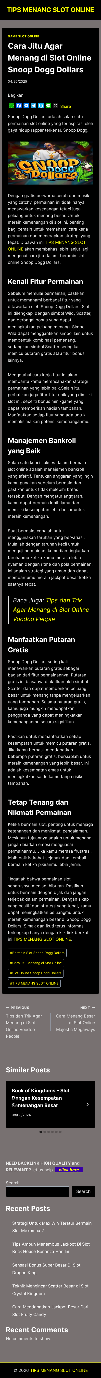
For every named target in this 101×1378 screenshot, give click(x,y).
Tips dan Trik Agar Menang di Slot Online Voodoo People (51, 610)
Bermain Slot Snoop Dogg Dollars (37, 953)
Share (65, 106)
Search (13, 1182)
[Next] (87, 1104)
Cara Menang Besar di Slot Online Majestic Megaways (75, 1019)
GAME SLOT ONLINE (23, 36)
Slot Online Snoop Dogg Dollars (35, 973)
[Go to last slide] (14, 1104)
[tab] (40, 1132)
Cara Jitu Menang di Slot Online (36, 963)
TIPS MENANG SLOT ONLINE (34, 983)
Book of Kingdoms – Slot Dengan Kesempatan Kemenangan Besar (41, 1098)
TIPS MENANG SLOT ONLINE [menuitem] (42, 939)
